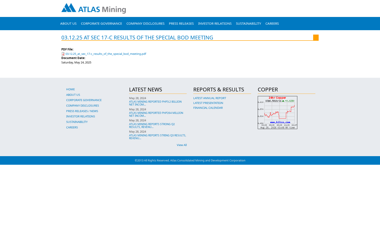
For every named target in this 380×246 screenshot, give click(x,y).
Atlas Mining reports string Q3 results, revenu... (157, 136)
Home (70, 89)
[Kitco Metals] (287, 112)
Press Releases (181, 23)
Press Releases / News (82, 111)
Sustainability (248, 23)
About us (68, 23)
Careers (272, 23)
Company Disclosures (145, 23)
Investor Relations (215, 23)
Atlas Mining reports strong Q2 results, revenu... (152, 125)
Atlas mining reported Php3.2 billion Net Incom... (155, 103)
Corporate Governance (101, 23)
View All (182, 145)
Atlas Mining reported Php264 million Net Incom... (156, 114)
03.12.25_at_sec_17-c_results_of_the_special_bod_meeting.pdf (106, 54)
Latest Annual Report (209, 98)
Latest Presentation (208, 103)
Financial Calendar (208, 108)
